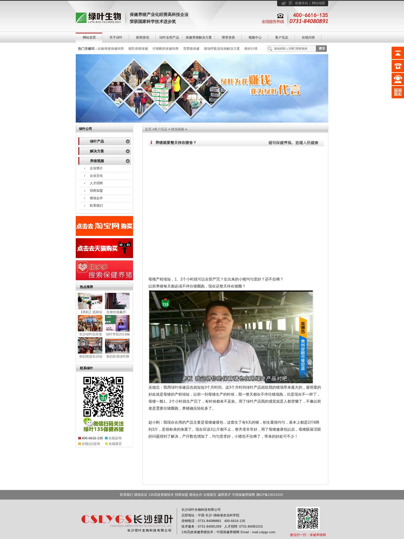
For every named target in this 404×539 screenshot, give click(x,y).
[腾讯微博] (290, 3)
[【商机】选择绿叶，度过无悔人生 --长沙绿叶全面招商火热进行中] (91, 301)
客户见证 (160, 129)
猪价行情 (250, 48)
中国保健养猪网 (243, 494)
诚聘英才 (224, 494)
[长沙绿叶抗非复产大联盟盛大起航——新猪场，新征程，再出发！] (91, 323)
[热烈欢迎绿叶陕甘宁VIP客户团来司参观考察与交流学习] (118, 345)
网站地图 (318, 3)
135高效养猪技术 (161, 494)
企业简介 (96, 168)
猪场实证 (140, 494)
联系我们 (96, 205)
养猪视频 (97, 161)
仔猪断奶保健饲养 (165, 48)
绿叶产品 (97, 141)
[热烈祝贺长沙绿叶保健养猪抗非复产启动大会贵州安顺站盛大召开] (91, 345)
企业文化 (96, 175)
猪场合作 (96, 198)
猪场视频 (177, 129)
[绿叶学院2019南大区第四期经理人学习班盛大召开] (118, 323)
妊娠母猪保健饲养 (111, 48)
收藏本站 (301, 3)
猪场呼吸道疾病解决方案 (222, 48)
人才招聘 (96, 183)
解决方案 (97, 151)
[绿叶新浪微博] (283, 3)
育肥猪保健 (191, 48)
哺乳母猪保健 (138, 48)
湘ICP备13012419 (269, 494)
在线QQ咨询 (91, 444)
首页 (148, 129)
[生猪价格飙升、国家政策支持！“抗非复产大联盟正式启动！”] (118, 301)
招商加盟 (96, 190)
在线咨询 (115, 438)
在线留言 (115, 444)
